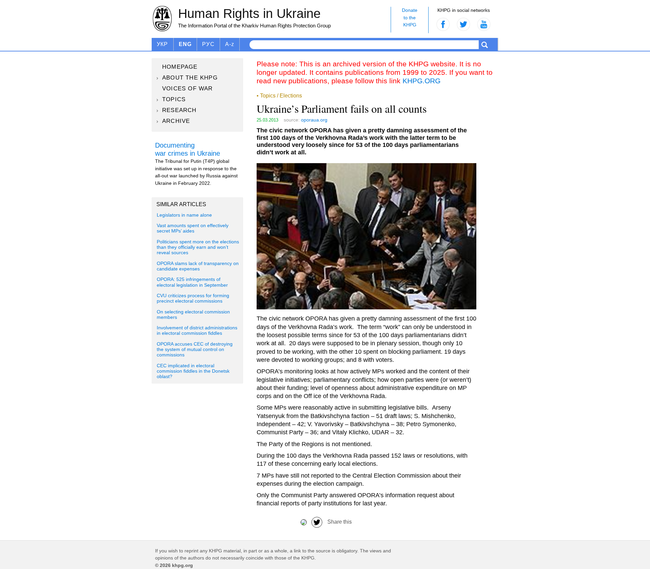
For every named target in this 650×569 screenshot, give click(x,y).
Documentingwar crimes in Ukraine (187, 149)
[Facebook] (303, 522)
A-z (230, 44)
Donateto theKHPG (409, 17)
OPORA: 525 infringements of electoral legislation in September (192, 282)
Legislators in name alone (184, 215)
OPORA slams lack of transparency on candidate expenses (198, 266)
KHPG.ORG (421, 81)
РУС (208, 44)
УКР (162, 44)
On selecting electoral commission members (193, 314)
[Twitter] (317, 522)
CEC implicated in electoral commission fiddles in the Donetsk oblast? (193, 371)
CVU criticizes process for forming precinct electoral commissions (193, 298)
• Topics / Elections (279, 96)
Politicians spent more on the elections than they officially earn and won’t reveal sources (198, 247)
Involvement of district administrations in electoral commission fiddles (197, 330)
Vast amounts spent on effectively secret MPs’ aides (193, 228)
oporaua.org (314, 120)
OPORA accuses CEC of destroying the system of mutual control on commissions (195, 350)
